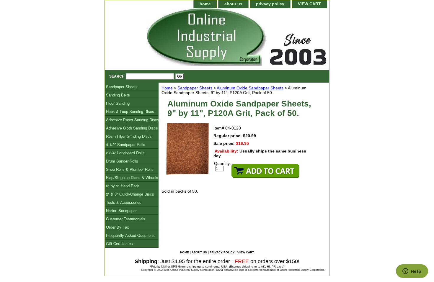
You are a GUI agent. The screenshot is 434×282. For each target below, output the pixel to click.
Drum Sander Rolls (122, 161)
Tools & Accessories (123, 202)
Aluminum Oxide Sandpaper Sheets (250, 88)
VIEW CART (309, 3)
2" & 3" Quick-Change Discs (130, 194)
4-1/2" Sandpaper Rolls (125, 144)
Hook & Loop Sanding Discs (130, 111)
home (205, 3)
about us (233, 3)
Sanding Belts (118, 95)
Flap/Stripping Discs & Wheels (132, 177)
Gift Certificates (119, 243)
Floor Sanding (118, 103)
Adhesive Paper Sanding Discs (132, 119)
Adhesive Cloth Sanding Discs (132, 128)
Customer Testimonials (125, 219)
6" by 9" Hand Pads (123, 185)
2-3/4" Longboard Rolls (125, 152)
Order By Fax (117, 227)
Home (167, 88)
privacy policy (270, 3)
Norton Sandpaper (121, 210)
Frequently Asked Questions (130, 235)
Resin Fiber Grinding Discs (129, 136)
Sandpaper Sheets (194, 88)
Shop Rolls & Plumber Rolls (130, 169)
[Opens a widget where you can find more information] (412, 271)
